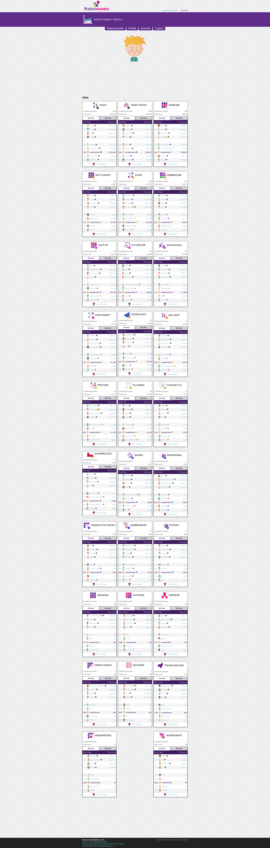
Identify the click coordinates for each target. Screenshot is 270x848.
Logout (159, 28)
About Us (110, 846)
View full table (101, 164)
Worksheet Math (101, 842)
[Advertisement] (135, 78)
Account (145, 28)
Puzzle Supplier (100, 846)
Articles (89, 846)
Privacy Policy (96, 844)
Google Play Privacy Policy (113, 844)
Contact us (86, 844)
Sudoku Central (87, 842)
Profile (132, 28)
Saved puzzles (115, 28)
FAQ (83, 846)
